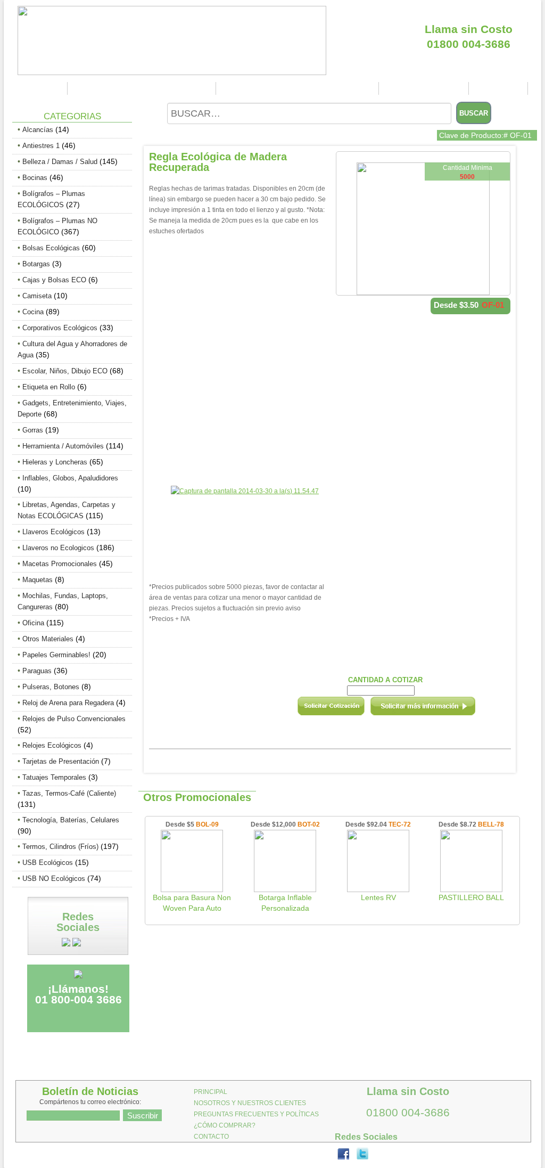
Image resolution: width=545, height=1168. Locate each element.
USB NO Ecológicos (53, 879)
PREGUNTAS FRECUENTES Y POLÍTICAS (298, 88)
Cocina (33, 312)
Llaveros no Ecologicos (58, 548)
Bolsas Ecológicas (51, 248)
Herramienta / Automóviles (63, 446)
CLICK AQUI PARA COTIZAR (469, 10)
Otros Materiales (47, 639)
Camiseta (37, 296)
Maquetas (37, 580)
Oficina (33, 623)
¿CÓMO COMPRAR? (425, 88)
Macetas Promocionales (59, 564)
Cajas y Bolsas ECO (54, 280)
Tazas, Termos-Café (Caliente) (69, 793)
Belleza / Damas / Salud (59, 162)
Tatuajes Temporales (54, 777)
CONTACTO (500, 88)
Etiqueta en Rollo (48, 387)
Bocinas (34, 178)
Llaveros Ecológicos (53, 532)
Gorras (32, 430)
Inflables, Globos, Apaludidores (70, 478)
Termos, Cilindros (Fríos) (60, 847)
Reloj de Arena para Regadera (68, 703)
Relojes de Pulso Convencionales (74, 719)
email (436, 709)
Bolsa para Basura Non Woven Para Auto (192, 902)
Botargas (36, 264)
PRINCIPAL (41, 88)
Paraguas (37, 671)
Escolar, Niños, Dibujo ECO (65, 371)
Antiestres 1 (41, 146)
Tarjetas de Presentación (60, 761)
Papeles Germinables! (56, 655)
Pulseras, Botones (50, 687)
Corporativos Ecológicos (59, 328)
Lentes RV (378, 897)
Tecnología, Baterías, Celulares (70, 820)
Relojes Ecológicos (51, 745)
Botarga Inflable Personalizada (285, 902)
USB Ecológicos (47, 863)
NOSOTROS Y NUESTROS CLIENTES (143, 88)
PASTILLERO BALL (471, 897)
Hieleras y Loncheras (54, 462)
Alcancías (37, 130)
